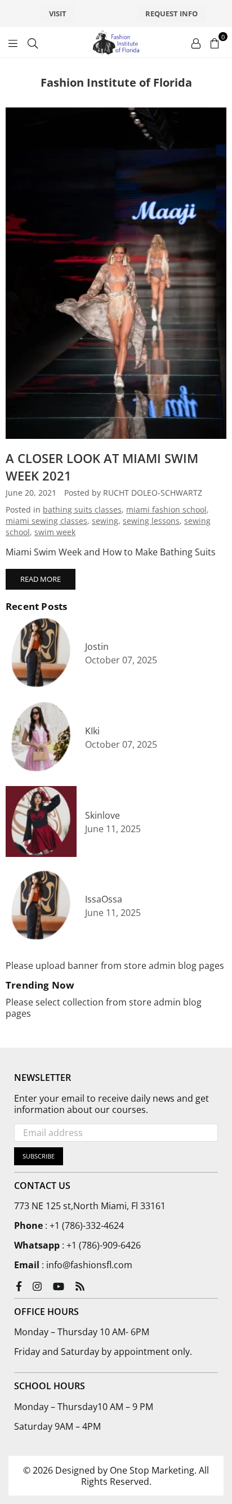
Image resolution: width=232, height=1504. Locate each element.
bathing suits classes (82, 509)
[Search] (33, 42)
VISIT (57, 13)
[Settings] (196, 42)
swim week (54, 532)
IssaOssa (103, 899)
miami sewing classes (46, 520)
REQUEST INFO (171, 13)
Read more (40, 579)
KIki (92, 731)
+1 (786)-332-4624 (87, 1225)
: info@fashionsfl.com (85, 1265)
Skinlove (102, 815)
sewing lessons (151, 520)
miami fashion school (166, 509)
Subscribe (39, 1156)
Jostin (97, 647)
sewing (105, 520)
